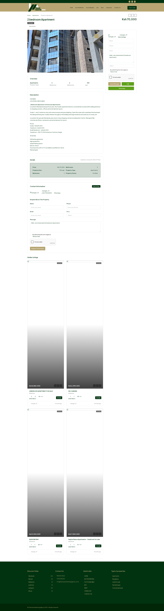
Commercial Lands (117, 588)
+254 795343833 (47, 193)
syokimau (31, 585)
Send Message (114, 84)
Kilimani (30, 579)
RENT (102, 7)
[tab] (97, 36)
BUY (97, 7)
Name (32, 203)
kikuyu (30, 591)
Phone (69, 203)
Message (33, 219)
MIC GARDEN (72, 391)
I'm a (68, 211)
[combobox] (84, 215)
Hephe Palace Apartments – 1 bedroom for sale (84, 539)
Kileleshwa (31, 582)
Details (59, 398)
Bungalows (115, 579)
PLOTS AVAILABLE (90, 7)
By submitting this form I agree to (42, 235)
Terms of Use (36, 236)
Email (31, 211)
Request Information (37, 248)
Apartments (115, 576)
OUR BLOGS (109, 7)
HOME (71, 7)
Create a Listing (132, 7)
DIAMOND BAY (34, 539)
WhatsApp (57, 193)
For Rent (30, 23)
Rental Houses (116, 585)
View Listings (96, 186)
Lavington (31, 588)
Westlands (31, 576)
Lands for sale (116, 582)
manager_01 (34, 403)
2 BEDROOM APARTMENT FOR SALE (41, 391)
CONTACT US (117, 7)
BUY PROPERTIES (79, 7)
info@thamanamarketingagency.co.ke (68, 581)
